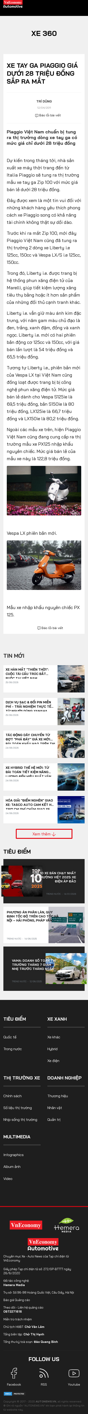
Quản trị (53, 1119)
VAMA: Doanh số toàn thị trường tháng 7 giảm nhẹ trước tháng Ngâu (34, 965)
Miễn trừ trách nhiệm (17, 1319)
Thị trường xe (21, 1078)
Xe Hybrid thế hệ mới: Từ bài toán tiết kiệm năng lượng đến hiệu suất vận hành (28, 770)
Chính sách (12, 1096)
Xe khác (53, 1037)
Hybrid (52, 1049)
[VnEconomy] (26, 1225)
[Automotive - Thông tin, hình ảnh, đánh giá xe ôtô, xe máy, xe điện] (13, 3)
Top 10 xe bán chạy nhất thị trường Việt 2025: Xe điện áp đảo (54, 877)
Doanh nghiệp (64, 1078)
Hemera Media (14, 1285)
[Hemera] (66, 1225)
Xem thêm (42, 833)
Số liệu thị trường (17, 1107)
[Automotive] (44, 1244)
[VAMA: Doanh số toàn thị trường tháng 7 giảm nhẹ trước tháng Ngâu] (66, 968)
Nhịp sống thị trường (20, 1119)
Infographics (13, 1154)
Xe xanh (57, 1019)
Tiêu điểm (17, 851)
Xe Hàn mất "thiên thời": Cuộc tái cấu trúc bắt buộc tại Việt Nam (27, 671)
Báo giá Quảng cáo (16, 1300)
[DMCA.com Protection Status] (14, 1393)
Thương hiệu (57, 1096)
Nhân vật (54, 1107)
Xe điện (53, 1060)
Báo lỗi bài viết (49, 115)
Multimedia (16, 1136)
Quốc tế (9, 1037)
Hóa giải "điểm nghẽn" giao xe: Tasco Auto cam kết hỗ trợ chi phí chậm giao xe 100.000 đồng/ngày (30, 802)
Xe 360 (44, 33)
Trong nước (53, 893)
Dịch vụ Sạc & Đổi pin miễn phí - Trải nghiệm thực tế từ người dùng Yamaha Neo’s (28, 704)
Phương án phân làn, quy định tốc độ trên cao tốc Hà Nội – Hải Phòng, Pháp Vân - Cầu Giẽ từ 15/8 (33, 916)
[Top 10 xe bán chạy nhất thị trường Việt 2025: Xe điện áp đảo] (21, 881)
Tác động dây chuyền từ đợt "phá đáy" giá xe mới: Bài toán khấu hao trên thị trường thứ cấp (30, 737)
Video (7, 1178)
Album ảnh (12, 1166)
